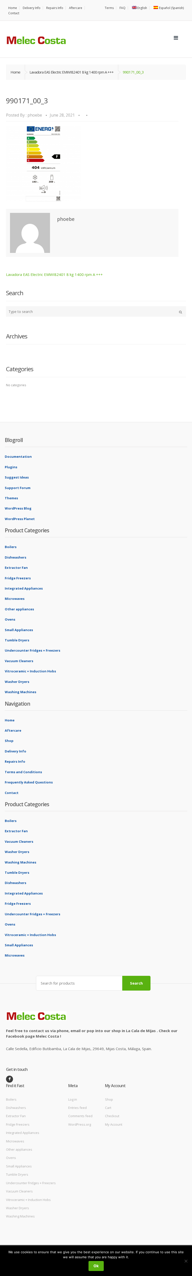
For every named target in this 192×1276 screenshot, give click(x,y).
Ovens (10, 619)
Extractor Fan (16, 567)
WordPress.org (79, 1124)
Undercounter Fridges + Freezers (32, 650)
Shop (9, 740)
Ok (96, 1265)
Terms (109, 8)
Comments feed (80, 1116)
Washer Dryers (17, 681)
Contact (13, 13)
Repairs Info (54, 8)
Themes (11, 498)
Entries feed (77, 1107)
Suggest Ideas (17, 477)
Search (136, 983)
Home (12, 8)
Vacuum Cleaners (19, 661)
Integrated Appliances (24, 588)
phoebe (35, 115)
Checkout (112, 1116)
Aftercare (75, 8)
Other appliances (19, 609)
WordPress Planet (20, 519)
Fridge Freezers (18, 578)
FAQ (123, 8)
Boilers (10, 547)
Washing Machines (20, 692)
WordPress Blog (18, 508)
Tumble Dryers (17, 640)
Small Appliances (19, 630)
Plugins (11, 467)
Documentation (18, 456)
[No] (185, 1260)
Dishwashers (15, 557)
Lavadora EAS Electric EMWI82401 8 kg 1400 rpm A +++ (72, 72)
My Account (113, 1124)
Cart (108, 1107)
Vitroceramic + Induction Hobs (30, 671)
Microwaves (14, 598)
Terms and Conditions (23, 772)
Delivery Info (31, 8)
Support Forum (17, 488)
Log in (72, 1099)
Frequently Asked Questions (29, 782)
